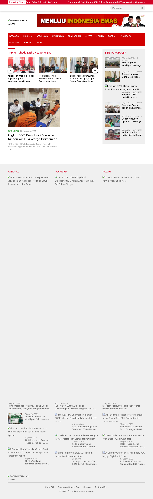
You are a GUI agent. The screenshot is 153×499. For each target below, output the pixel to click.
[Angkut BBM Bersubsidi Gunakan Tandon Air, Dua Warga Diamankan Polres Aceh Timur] (34, 107)
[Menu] (10, 7)
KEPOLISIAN (42, 36)
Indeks (40, 42)
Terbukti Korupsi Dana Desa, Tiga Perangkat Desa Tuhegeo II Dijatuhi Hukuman (131, 75)
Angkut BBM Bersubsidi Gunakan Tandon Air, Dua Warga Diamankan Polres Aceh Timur (32, 139)
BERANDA (14, 36)
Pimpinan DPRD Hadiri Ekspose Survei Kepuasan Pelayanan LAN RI (130, 95)
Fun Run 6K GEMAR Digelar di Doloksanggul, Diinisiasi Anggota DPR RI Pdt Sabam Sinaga (74, 407)
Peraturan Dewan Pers (69, 487)
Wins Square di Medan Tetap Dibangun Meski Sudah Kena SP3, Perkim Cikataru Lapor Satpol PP (132, 428)
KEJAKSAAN (58, 36)
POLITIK (100, 36)
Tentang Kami (101, 487)
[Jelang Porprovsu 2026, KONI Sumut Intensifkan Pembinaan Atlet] (76, 454)
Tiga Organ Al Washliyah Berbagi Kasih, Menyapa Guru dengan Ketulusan (132, 64)
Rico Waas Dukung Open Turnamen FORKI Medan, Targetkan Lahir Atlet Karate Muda (84, 428)
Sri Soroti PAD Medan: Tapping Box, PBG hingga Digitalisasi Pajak (132, 462)
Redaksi (87, 487)
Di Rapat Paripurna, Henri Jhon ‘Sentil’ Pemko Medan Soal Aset (121, 407)
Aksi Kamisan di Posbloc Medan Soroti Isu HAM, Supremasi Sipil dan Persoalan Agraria (37, 441)
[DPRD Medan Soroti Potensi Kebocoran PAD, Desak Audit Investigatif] (123, 437)
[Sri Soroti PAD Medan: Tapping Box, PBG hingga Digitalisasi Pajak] (123, 454)
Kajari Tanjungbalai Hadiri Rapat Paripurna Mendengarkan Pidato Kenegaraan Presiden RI (21, 78)
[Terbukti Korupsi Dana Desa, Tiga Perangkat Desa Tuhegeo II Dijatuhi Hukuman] (112, 76)
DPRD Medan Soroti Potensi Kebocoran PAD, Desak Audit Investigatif (131, 445)
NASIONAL (14, 42)
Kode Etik (50, 487)
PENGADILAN (74, 36)
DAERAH (112, 36)
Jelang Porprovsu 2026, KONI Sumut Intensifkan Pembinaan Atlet (84, 462)
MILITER (88, 36)
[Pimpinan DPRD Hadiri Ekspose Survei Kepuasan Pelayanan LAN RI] (124, 87)
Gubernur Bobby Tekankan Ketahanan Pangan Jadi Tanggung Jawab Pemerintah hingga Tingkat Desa (132, 106)
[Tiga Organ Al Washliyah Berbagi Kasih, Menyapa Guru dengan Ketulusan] (112, 62)
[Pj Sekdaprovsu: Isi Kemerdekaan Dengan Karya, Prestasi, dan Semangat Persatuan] (76, 437)
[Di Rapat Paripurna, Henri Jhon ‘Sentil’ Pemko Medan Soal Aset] (123, 288)
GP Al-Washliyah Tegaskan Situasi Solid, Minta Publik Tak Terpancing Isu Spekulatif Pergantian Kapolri (37, 462)
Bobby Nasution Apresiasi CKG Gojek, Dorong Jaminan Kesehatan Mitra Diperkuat (132, 120)
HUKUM (26, 36)
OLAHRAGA (125, 36)
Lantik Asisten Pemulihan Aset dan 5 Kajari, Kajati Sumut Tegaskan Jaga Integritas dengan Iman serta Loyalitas (82, 78)
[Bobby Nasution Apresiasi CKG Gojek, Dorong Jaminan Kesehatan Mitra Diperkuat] (112, 121)
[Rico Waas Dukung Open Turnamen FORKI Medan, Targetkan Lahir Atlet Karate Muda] (76, 418)
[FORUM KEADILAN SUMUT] (20, 21)
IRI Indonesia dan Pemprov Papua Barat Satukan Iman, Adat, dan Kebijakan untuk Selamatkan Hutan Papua (28, 407)
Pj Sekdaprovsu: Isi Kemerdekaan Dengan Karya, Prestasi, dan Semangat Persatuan (83, 445)
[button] (142, 7)
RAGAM (27, 42)
